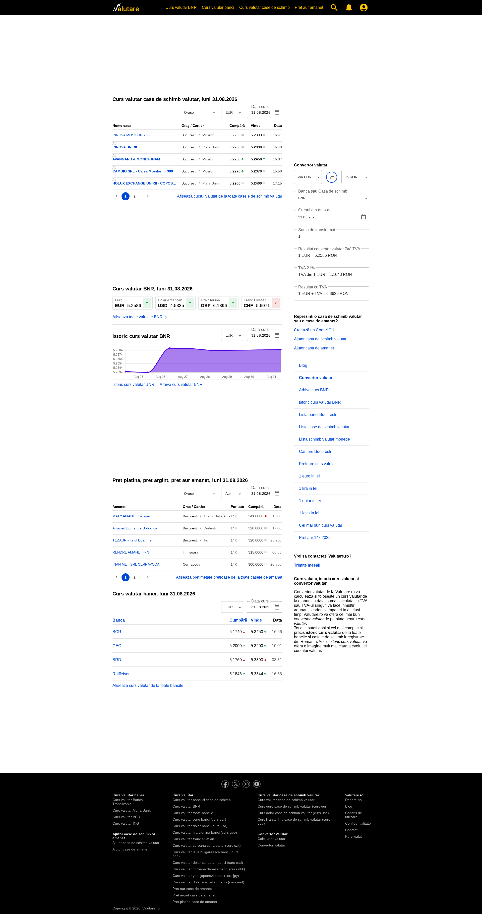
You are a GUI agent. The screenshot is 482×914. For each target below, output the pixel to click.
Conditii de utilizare (353, 815)
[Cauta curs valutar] (333, 7)
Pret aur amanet (309, 7)
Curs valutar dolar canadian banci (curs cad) (207, 863)
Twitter (235, 784)
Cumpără (238, 620)
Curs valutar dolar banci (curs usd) (199, 826)
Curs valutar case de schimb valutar (286, 800)
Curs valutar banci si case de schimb (201, 800)
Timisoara (190, 552)
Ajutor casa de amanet (314, 348)
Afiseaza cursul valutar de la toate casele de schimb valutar (229, 196)
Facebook (225, 784)
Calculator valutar (271, 839)
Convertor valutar (271, 845)
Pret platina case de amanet (194, 902)
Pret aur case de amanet (192, 889)
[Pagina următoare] (148, 196)
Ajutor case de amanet (130, 849)
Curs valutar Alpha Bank (131, 810)
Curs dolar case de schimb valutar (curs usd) (293, 813)
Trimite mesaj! (307, 565)
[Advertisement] (241, 54)
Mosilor (208, 135)
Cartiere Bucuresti (315, 451)
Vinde (256, 620)
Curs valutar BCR (126, 817)
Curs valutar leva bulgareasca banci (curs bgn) (205, 854)
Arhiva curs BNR (314, 390)
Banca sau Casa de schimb (322, 191)
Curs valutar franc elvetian (193, 839)
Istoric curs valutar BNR (133, 384)
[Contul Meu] (363, 7)
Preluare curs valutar (317, 464)
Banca (118, 620)
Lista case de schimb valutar (324, 427)
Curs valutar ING (125, 823)
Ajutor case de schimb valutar (135, 843)
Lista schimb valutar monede (324, 439)
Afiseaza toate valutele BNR (137, 317)
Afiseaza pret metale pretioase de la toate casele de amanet (229, 577)
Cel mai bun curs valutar (320, 525)
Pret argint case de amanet (194, 895)
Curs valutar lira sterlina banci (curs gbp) (204, 832)
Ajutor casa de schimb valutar (320, 339)
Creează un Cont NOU (314, 330)
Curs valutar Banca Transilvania (127, 802)
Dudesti (210, 528)
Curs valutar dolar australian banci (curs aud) (208, 882)
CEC (116, 646)
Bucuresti (189, 135)
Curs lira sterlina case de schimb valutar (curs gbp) (294, 821)
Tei (206, 540)
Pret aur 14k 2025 (315, 537)
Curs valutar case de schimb (264, 7)
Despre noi (354, 800)
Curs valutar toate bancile (192, 813)
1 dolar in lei (310, 501)
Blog (303, 365)
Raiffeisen (121, 674)
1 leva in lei (309, 513)
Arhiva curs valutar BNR (181, 384)
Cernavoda (191, 564)
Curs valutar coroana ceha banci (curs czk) (206, 845)
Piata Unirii (210, 147)
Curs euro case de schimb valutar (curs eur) (293, 806)
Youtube (257, 784)
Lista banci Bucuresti (317, 414)
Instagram (246, 784)
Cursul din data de (315, 210)
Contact (351, 830)
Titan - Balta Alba (217, 516)
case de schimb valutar (155, 99)
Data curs (260, 107)
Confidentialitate (358, 823)
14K (234, 516)
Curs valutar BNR (181, 7)
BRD (116, 660)
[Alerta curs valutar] (348, 7)
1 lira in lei (308, 488)
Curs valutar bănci (218, 7)
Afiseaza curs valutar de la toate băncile (147, 685)
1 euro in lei (309, 476)
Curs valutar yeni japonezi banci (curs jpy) (205, 876)
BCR (116, 632)
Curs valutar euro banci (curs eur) (199, 819)
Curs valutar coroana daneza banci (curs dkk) (208, 869)
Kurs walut (353, 836)
